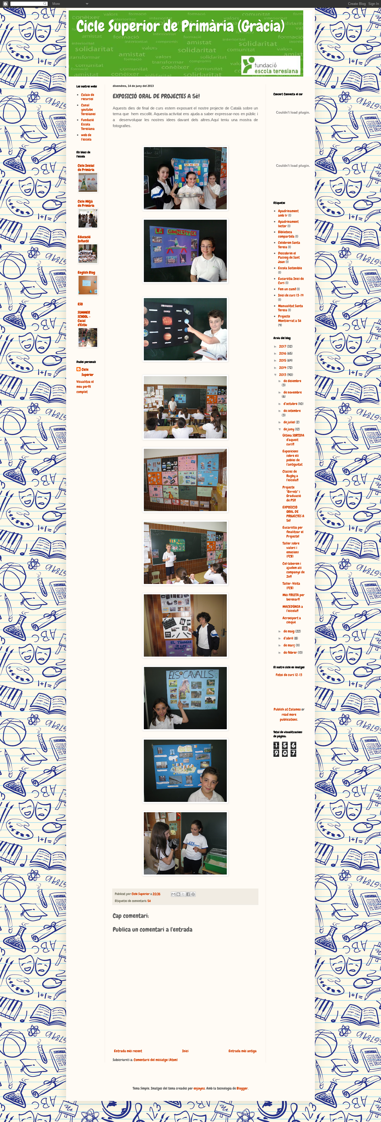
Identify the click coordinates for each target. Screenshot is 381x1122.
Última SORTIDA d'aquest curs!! (293, 439)
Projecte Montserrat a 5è (289, 318)
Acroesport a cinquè (292, 620)
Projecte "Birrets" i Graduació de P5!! (292, 494)
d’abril (289, 638)
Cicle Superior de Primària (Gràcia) (180, 26)
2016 (283, 353)
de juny (289, 429)
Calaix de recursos (87, 96)
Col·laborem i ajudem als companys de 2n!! (294, 570)
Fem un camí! (287, 289)
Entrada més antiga (243, 1051)
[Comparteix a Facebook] (188, 894)
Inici (185, 1051)
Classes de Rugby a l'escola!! (290, 476)
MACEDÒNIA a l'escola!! (293, 608)
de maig (289, 631)
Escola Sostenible (290, 268)
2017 (283, 346)
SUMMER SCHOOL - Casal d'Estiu (84, 318)
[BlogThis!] (178, 894)
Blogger (242, 1088)
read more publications (288, 717)
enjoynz (199, 1088)
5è (149, 901)
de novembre (293, 392)
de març (290, 645)
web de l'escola (86, 137)
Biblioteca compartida (286, 234)
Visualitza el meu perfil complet (85, 386)
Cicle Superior (88, 372)
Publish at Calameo (287, 709)
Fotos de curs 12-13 (289, 674)
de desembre (292, 380)
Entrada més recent (128, 1051)
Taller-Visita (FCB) (291, 585)
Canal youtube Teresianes (88, 109)
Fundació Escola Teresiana (88, 124)
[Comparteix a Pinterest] (193, 894)
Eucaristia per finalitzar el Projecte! (293, 532)
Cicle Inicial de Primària (86, 167)
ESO (80, 304)
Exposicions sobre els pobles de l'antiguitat (292, 457)
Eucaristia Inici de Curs (291, 280)
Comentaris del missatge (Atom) (156, 1059)
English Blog (86, 272)
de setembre (292, 410)
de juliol (290, 422)
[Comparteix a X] (183, 894)
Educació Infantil (84, 239)
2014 (283, 367)
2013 (283, 374)
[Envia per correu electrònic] (173, 894)
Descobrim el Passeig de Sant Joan (289, 257)
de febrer (291, 652)
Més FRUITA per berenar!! (294, 597)
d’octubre (291, 403)
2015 (283, 360)
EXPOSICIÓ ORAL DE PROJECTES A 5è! (293, 513)
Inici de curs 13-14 (291, 295)
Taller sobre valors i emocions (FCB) (291, 550)
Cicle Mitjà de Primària (86, 203)
